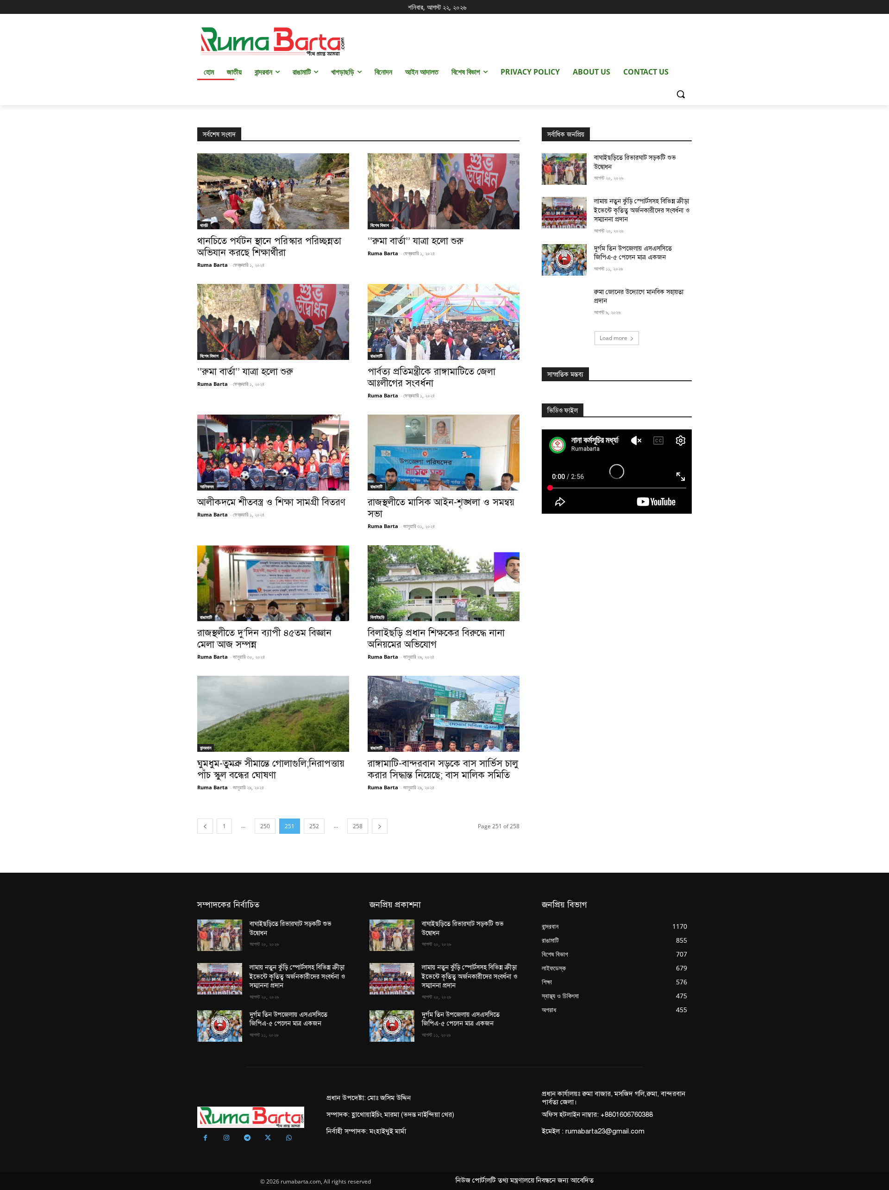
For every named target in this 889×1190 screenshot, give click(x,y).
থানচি (204, 225)
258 (358, 826)
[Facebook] (205, 1138)
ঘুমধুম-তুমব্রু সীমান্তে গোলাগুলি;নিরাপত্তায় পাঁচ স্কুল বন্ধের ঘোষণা (270, 769)
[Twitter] (268, 1138)
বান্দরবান (205, 747)
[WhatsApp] (289, 1138)
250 (265, 826)
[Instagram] (226, 1138)
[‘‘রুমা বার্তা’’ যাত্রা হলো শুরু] (444, 191)
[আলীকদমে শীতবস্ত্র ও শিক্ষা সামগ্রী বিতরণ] (273, 453)
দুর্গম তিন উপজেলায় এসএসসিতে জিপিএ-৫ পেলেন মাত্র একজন (633, 253)
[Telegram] (247, 1138)
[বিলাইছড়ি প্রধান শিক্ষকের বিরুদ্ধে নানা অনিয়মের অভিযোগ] (444, 583)
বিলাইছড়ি (377, 617)
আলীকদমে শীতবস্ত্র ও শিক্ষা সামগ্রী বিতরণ (272, 502)
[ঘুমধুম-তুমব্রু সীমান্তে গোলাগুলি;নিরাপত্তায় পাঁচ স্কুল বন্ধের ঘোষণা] (273, 714)
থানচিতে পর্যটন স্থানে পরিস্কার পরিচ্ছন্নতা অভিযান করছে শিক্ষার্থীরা (269, 246)
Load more (613, 338)
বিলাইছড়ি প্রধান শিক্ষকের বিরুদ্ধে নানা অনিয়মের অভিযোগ (436, 638)
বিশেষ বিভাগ (379, 225)
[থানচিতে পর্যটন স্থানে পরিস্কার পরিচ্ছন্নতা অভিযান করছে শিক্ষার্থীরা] (273, 191)
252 (314, 826)
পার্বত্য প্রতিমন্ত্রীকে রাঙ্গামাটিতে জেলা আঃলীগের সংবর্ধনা (431, 377)
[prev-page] (205, 826)
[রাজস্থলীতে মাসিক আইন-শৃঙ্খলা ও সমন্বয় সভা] (444, 453)
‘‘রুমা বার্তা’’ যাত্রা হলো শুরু (415, 241)
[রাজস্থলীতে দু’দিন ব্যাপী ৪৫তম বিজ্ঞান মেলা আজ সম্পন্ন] (273, 583)
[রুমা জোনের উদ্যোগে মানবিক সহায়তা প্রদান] (564, 303)
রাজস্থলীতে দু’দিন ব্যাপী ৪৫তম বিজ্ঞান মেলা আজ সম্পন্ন (264, 638)
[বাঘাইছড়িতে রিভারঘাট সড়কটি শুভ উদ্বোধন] (564, 169)
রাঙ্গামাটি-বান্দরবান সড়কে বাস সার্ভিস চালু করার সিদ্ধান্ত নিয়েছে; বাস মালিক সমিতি (443, 769)
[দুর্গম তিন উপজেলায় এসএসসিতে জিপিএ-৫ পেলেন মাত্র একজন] (564, 260)
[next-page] (380, 826)
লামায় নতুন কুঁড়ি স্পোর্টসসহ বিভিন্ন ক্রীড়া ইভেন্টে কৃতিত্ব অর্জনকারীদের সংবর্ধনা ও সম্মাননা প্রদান (641, 210)
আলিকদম (207, 486)
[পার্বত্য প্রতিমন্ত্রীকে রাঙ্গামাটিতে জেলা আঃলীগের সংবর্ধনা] (444, 322)
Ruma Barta (212, 264)
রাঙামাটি (376, 356)
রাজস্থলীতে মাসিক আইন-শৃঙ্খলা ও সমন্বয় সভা (441, 508)
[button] (681, 94)
